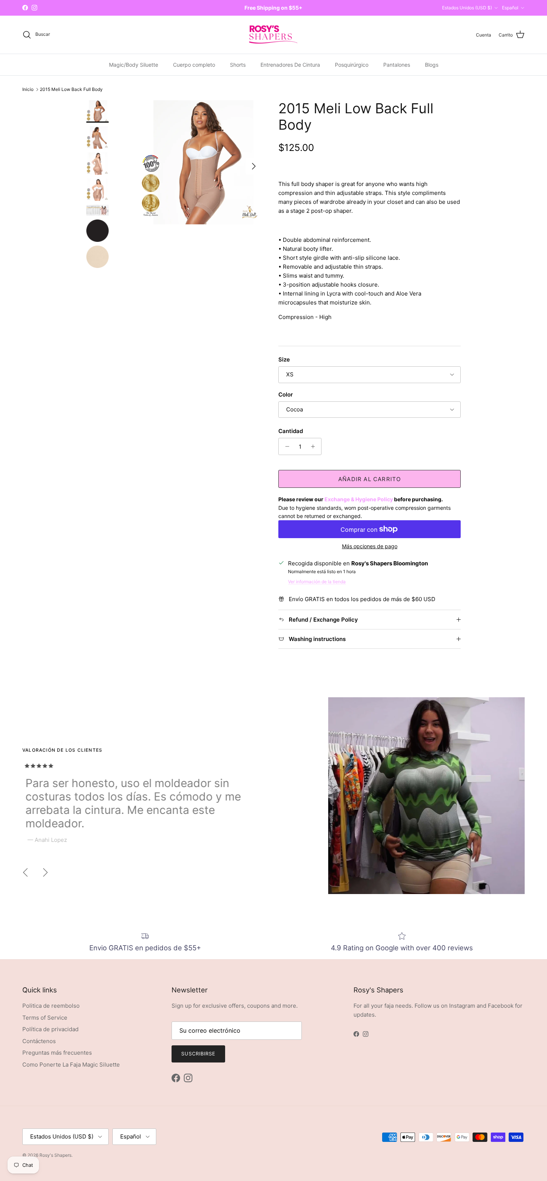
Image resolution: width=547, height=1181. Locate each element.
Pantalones (396, 64)
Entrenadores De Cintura (290, 64)
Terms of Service (44, 1017)
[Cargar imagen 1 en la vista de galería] (200, 162)
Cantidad (290, 431)
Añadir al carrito (369, 479)
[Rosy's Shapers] (273, 35)
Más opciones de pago (369, 546)
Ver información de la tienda (317, 581)
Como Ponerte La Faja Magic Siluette (71, 1064)
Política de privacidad (50, 1029)
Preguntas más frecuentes (57, 1052)
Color (285, 394)
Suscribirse (198, 1054)
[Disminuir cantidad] (285, 446)
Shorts (238, 64)
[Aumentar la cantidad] (314, 446)
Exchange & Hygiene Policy (358, 499)
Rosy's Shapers (55, 1155)
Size (284, 359)
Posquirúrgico (351, 64)
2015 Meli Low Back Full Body (71, 89)
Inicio (27, 89)
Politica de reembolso (51, 1005)
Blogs (431, 64)
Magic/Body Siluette (133, 64)
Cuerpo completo (194, 64)
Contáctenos (39, 1041)
